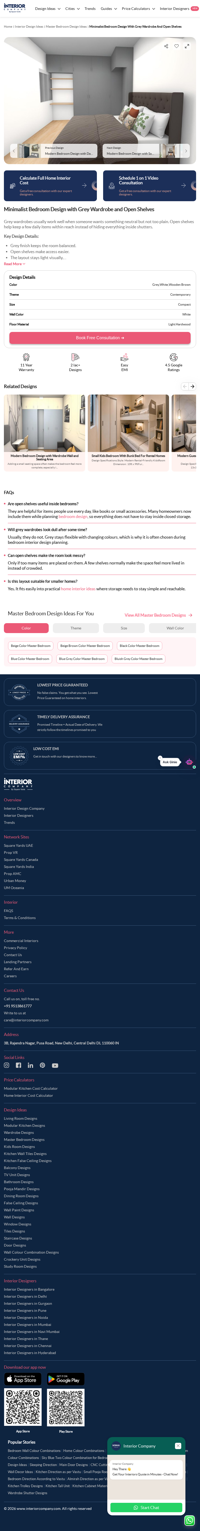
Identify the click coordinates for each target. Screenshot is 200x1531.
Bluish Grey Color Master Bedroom (138, 658)
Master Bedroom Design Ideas (66, 26)
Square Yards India (19, 867)
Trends (9, 822)
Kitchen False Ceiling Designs (28, 1161)
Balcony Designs (17, 1168)
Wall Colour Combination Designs (31, 1252)
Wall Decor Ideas (20, 1472)
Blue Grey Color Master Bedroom (82, 658)
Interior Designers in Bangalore (29, 1289)
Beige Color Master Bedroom (31, 645)
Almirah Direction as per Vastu (90, 1479)
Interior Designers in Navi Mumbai (32, 1332)
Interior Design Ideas (29, 26)
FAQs (9, 492)
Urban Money (15, 881)
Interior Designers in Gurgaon (28, 1303)
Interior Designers (18, 815)
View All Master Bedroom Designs (155, 615)
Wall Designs (14, 1217)
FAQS (8, 911)
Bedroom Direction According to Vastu (36, 1479)
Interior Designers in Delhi (25, 1296)
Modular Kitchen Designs (24, 1125)
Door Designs (15, 1245)
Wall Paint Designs (19, 1210)
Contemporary (180, 294)
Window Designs (17, 1224)
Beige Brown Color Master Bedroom (85, 645)
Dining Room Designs (21, 1196)
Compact (184, 304)
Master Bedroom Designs (24, 1139)
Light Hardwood (179, 324)
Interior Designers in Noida (26, 1317)
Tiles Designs (14, 1231)
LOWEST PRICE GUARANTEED (62, 685)
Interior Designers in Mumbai (27, 1325)
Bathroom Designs (19, 1182)
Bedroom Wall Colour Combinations (34, 1451)
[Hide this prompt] (160, 758)
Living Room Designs (20, 1118)
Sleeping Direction (43, 1465)
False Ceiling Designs (21, 1203)
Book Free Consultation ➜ (100, 338)
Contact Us (13, 955)
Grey (155, 284)
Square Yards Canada (21, 859)
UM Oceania (14, 888)
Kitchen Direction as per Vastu (58, 1472)
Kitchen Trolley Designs (25, 1486)
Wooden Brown (180, 284)
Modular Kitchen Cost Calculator (31, 1088)
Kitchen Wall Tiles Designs (25, 1154)
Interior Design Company (24, 808)
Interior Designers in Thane (26, 1339)
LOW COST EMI (46, 749)
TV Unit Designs (17, 1175)
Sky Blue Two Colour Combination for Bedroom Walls (81, 1458)
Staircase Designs (18, 1238)
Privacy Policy (15, 948)
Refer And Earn (16, 969)
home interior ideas (78, 588)
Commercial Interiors (21, 941)
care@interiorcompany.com (26, 1020)
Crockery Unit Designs (22, 1259)
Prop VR (11, 852)
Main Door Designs (73, 1465)
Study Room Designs (20, 1266)
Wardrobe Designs (19, 1132)
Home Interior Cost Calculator (28, 1095)
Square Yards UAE (18, 845)
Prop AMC (12, 874)
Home (8, 26)
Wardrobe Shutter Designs (27, 1493)
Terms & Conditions (20, 918)
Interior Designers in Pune (25, 1310)
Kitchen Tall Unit (58, 1486)
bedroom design (73, 516)
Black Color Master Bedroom (139, 645)
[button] (178, 762)
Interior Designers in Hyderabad (30, 1353)
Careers (10, 976)
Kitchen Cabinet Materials (91, 1486)
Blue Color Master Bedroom (30, 658)
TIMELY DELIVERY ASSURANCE (63, 717)
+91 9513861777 (18, 1006)
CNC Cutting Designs (107, 1465)
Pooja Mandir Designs (22, 1189)
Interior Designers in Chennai (28, 1346)
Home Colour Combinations (83, 1451)
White (164, 284)
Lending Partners (18, 962)
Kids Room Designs (19, 1147)
